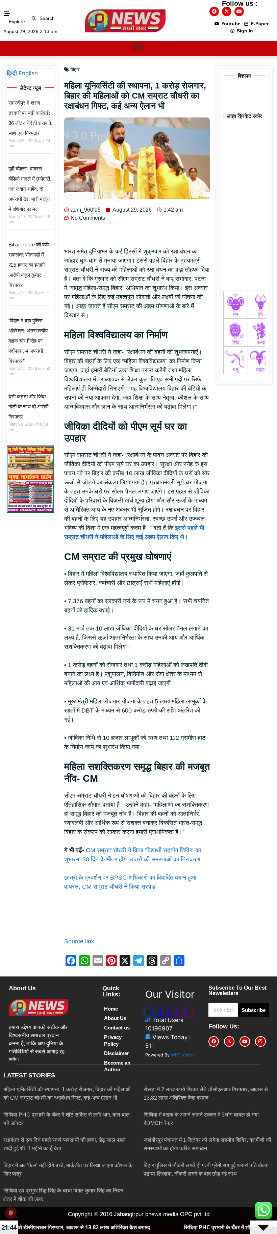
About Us (115, 1018)
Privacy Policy (113, 1040)
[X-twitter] (226, 11)
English (28, 73)
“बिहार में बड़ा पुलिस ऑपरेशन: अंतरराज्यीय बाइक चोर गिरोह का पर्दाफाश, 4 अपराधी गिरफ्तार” (28, 341)
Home (111, 1009)
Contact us (117, 1027)
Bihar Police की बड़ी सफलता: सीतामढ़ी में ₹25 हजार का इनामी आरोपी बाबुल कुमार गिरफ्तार (28, 265)
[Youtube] (239, 11)
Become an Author (117, 1066)
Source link (79, 941)
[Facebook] (214, 11)
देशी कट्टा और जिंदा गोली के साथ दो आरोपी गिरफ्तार (28, 407)
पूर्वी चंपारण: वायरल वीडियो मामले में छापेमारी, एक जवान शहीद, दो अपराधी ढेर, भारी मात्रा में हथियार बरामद (29, 189)
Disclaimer (116, 1053)
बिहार (75, 69)
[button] (34, 18)
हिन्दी (12, 73)
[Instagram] (260, 1041)
